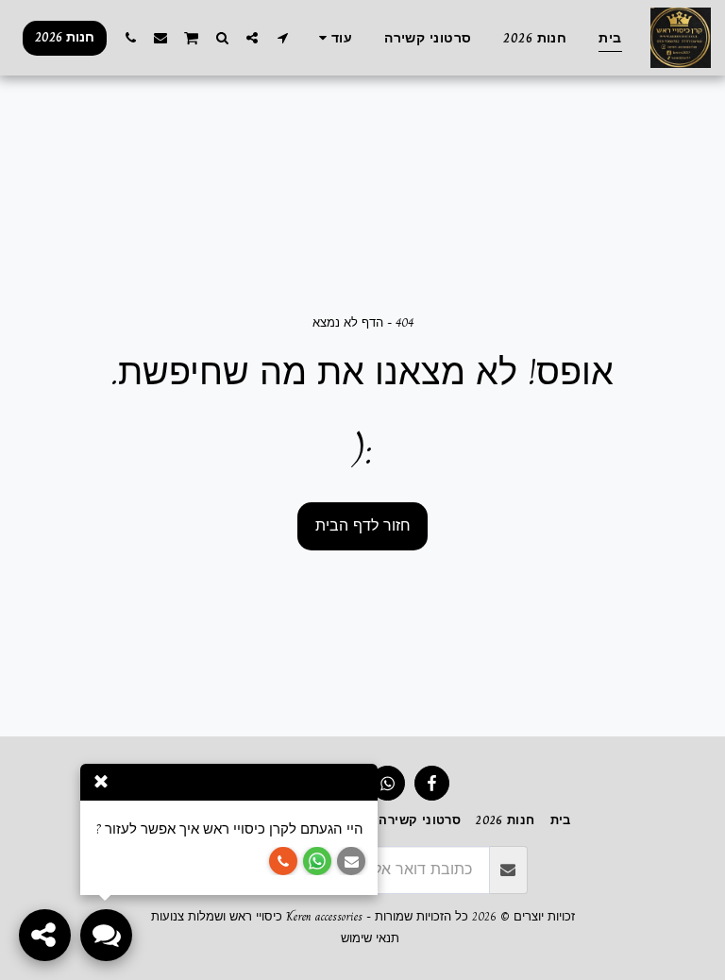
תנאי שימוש (370, 938)
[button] (282, 37)
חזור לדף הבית (363, 525)
